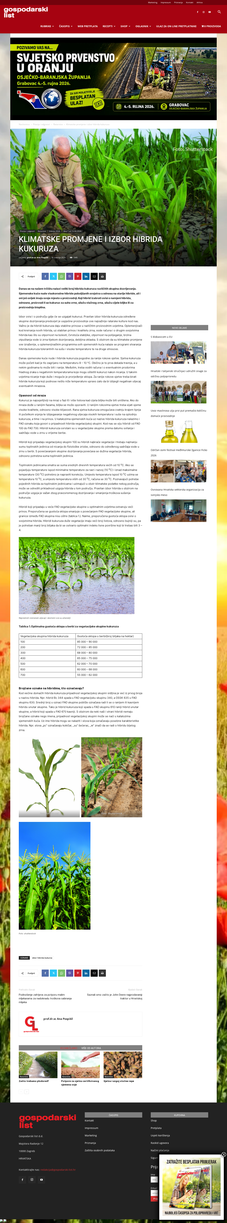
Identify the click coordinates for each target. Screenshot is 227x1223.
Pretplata (156, 1128)
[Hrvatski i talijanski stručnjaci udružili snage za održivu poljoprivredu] (178, 392)
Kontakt (189, 2)
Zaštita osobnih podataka (100, 1150)
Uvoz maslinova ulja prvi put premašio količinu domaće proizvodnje (178, 413)
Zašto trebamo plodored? (34, 1081)
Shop (124, 26)
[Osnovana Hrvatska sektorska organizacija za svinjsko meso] (178, 510)
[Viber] (69, 276)
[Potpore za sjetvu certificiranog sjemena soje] (80, 1065)
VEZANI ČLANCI (68, 1048)
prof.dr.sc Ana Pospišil (37, 257)
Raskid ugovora (160, 1143)
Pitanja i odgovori (41, 124)
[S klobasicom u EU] (178, 352)
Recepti (108, 26)
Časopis (64, 26)
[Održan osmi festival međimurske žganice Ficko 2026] (178, 471)
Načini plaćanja (160, 1150)
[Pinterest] (77, 276)
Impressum (166, 2)
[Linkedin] (86, 276)
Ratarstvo (58, 124)
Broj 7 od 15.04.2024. (72, 231)
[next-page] (26, 1092)
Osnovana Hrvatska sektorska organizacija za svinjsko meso (177, 492)
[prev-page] (21, 1092)
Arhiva (200, 2)
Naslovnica (24, 124)
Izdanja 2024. (54, 231)
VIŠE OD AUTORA (91, 1048)
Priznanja (178, 2)
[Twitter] (53, 276)
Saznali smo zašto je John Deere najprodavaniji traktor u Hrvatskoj (114, 996)
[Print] (102, 276)
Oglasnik (141, 26)
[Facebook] (197, 12)
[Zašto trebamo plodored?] (38, 1065)
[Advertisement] (80, 944)
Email (154, 1188)
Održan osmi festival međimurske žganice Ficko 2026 (179, 452)
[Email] (94, 276)
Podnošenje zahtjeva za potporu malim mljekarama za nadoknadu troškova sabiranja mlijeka (45, 998)
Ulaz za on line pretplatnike (176, 26)
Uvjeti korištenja (160, 1135)
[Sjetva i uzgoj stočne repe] (123, 1065)
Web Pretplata (88, 26)
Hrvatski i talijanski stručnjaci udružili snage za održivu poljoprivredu (179, 373)
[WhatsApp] (61, 276)
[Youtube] (209, 12)
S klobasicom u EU (161, 336)
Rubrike (45, 26)
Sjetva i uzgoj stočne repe (119, 1081)
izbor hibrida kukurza (42, 957)
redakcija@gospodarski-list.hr (58, 1169)
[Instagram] (203, 12)
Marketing (152, 2)
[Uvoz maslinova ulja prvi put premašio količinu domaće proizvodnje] (178, 431)
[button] (219, 12)
